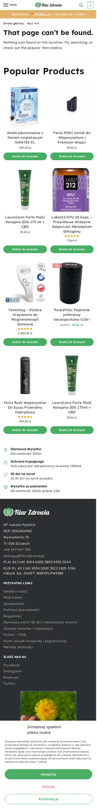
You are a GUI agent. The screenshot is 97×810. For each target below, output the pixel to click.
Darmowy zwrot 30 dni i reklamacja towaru (40, 622)
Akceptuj (48, 774)
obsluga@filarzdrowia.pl (24, 556)
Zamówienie (13, 604)
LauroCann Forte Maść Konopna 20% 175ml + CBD (72, 407)
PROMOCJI (42, 14)
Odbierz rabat (15, 591)
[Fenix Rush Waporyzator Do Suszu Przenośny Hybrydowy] (25, 375)
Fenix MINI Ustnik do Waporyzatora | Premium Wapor (71, 137)
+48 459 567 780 (17, 549)
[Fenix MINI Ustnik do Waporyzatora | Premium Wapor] (72, 105)
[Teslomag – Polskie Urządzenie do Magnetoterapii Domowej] (25, 282)
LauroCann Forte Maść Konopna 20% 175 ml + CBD (25, 222)
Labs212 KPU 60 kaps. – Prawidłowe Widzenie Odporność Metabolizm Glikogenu (71, 224)
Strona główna (13, 23)
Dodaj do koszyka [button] (25, 156)
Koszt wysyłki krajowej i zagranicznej (35, 641)
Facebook (11, 665)
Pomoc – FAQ (14, 634)
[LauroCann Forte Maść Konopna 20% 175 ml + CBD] (25, 190)
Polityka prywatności (21, 610)
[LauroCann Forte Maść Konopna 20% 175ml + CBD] (72, 375)
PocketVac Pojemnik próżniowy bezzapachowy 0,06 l (72, 315)
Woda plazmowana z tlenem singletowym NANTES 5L (25, 137)
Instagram (12, 671)
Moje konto (12, 597)
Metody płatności (18, 647)
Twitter (9, 683)
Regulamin (12, 616)
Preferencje (48, 799)
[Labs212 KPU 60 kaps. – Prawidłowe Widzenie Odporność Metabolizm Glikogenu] (72, 190)
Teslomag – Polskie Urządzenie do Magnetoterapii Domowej (25, 317)
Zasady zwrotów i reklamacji (28, 628)
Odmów (48, 787)
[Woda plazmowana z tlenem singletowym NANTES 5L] (25, 105)
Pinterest (11, 677)
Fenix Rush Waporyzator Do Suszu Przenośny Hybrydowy (25, 407)
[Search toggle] (81, 5)
